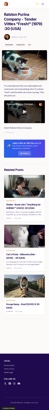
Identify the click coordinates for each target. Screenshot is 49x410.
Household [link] (10, 201)
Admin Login (8, 372)
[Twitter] (5, 383)
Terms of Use (9, 369)
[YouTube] (19, 383)
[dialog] (8, 408)
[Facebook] (10, 383)
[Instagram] (14, 383)
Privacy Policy (9, 365)
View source (10, 133)
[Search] (42, 4)
